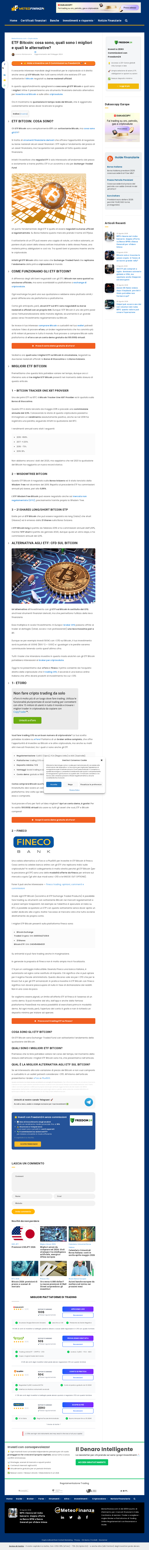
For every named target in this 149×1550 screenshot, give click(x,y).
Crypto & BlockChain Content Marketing (57, 1540)
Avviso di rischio (16, 1546)
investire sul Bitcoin (26, 94)
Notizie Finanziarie (110, 20)
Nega (70, 784)
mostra (23, 114)
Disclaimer (103, 1540)
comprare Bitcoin (48, 325)
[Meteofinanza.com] (28, 8)
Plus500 (46, 1078)
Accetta (53, 784)
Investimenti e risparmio (78, 20)
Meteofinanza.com (19, 38)
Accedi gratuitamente (92, 1462)
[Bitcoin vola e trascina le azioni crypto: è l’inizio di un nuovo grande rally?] (109, 255)
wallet (80, 325)
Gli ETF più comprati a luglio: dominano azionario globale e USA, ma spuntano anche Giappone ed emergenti (129, 274)
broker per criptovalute (51, 660)
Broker (30, 1498)
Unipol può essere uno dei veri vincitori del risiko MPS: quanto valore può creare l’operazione (129, 308)
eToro (37, 739)
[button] (101, 760)
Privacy (77, 1540)
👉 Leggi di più (123, 86)
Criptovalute (33, 38)
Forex (41, 1498)
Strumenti (54, 1498)
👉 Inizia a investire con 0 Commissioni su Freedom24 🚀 (53, 63)
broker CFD (69, 625)
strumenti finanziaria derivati (38, 140)
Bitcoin (29, 78)
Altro (66, 1498)
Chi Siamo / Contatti (89, 1540)
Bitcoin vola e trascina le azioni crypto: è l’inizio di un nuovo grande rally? (128, 258)
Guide (19, 1498)
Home (13, 20)
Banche (54, 20)
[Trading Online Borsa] (74, 1510)
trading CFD (50, 672)
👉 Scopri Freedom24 (27, 1144)
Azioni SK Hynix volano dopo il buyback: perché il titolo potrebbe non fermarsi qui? (129, 292)
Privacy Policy (74, 790)
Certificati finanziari (33, 20)
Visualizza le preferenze (91, 784)
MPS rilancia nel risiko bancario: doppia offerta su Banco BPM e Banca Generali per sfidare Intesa (128, 241)
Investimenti (81, 1498)
